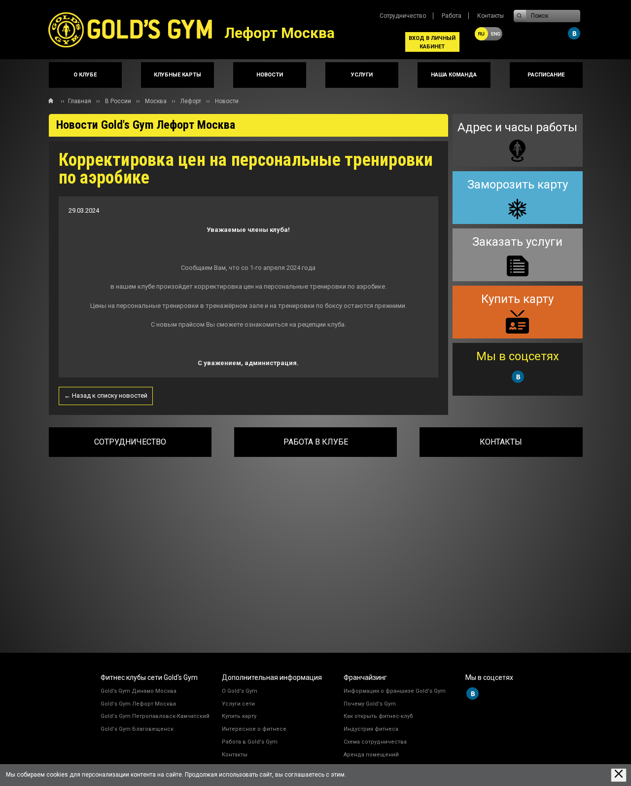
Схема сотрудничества (375, 742)
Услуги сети (238, 704)
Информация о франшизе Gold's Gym (395, 691)
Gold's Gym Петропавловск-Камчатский (155, 716)
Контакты (490, 15)
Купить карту (239, 716)
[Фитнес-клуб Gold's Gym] (136, 29)
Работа (451, 15)
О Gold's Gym (239, 691)
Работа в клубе (315, 442)
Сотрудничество (403, 15)
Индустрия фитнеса (371, 729)
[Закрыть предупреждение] (619, 775)
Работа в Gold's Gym (250, 742)
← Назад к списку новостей (105, 395)
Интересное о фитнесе (254, 729)
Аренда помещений (371, 754)
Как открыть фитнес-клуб (378, 716)
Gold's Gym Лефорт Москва (138, 704)
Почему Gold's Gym (370, 704)
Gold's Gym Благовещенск (137, 729)
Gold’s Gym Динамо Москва (138, 691)
